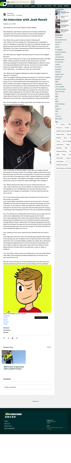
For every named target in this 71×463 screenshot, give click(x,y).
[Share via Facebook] (4, 338)
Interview (5, 332)
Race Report (59, 158)
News (65, 138)
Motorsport (6, 327)
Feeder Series (60, 134)
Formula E (59, 127)
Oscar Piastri (59, 161)
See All (49, 347)
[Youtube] (10, 417)
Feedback (49, 422)
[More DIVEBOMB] (43, 428)
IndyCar (62, 124)
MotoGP (58, 138)
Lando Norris (59, 144)
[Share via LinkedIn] (12, 338)
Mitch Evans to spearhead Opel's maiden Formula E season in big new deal (14, 368)
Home (6, 421)
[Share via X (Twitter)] (8, 338)
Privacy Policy (48, 426)
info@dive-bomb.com (51, 421)
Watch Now (8, 426)
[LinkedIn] (15, 417)
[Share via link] (17, 338)
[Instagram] (6, 417)
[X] (8, 417)
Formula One (6, 330)
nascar (58, 141)
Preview (67, 127)
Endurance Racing (61, 151)
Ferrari (64, 154)
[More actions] (50, 14)
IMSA (57, 154)
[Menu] (33, 2)
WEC (66, 148)
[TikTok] (12, 417)
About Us (7, 423)
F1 (56, 124)
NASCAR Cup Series (62, 165)
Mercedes (59, 148)
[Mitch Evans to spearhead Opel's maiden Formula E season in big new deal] (14, 357)
